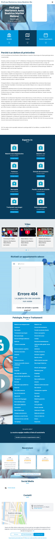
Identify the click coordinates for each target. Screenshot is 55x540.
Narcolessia (37, 387)
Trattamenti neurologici (20, 333)
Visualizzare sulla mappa (14, 513)
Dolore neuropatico (39, 333)
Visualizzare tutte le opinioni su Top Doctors (27, 474)
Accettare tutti (38, 534)
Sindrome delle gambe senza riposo (42, 345)
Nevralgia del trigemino (20, 373)
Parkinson (17, 327)
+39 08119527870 (38, 508)
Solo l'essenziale (27, 534)
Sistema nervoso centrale (21, 419)
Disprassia (37, 421)
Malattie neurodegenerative (21, 324)
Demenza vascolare (19, 351)
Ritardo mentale (38, 407)
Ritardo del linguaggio (40, 367)
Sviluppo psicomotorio (20, 413)
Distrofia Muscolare (19, 402)
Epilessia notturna (39, 413)
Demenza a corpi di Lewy (21, 416)
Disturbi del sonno (39, 336)
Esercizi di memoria (19, 393)
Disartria (16, 387)
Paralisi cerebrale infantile (41, 330)
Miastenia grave (38, 370)
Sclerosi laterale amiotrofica (22, 376)
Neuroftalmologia (19, 410)
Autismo (16, 367)
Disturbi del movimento (40, 327)
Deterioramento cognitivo (21, 349)
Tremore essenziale (19, 344)
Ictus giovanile (38, 404)
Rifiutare (16, 534)
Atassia (36, 382)
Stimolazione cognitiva (40, 390)
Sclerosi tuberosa (39, 416)
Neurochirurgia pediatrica (21, 384)
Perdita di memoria (39, 351)
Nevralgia (37, 396)
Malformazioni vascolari (41, 360)
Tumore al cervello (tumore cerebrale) (21, 364)
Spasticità (17, 396)
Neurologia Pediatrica (40, 363)
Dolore (36, 419)
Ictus (15, 357)
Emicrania (37, 376)
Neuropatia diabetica (20, 404)
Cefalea (36, 338)
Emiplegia (37, 373)
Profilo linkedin (11, 488)
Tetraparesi (17, 379)
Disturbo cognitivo (39, 354)
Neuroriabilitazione (39, 379)
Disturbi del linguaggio (20, 399)
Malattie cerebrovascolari (41, 384)
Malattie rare (38, 324)
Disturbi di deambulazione (41, 341)
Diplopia (36, 402)
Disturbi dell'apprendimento (21, 338)
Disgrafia (16, 370)
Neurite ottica (38, 357)
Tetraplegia (17, 421)
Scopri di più (14, 158)
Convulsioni (17, 407)
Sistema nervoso (19, 360)
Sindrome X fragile (39, 410)
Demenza (36, 393)
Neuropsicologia (18, 336)
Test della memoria (19, 390)
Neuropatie (17, 330)
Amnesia (16, 354)
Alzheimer (37, 349)
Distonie (16, 382)
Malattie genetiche (39, 399)
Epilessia (16, 341)
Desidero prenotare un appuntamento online (27, 437)
